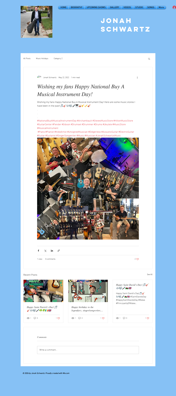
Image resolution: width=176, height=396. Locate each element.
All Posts (27, 58)
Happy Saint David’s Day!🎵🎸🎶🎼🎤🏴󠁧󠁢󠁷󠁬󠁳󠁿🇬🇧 (132, 286)
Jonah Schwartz (126, 24)
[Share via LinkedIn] (52, 250)
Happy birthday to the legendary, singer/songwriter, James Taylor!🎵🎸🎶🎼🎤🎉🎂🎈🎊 (88, 308)
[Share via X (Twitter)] (45, 250)
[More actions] (137, 77)
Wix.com (66, 373)
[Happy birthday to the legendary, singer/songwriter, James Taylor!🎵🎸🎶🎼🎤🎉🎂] (88, 291)
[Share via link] (58, 250)
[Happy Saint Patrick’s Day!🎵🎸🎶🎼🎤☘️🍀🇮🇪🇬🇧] (43, 291)
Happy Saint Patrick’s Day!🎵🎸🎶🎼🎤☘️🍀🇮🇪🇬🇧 (42, 308)
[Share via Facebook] (38, 250)
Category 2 (58, 58)
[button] (149, 59)
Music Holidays (42, 58)
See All (150, 274)
